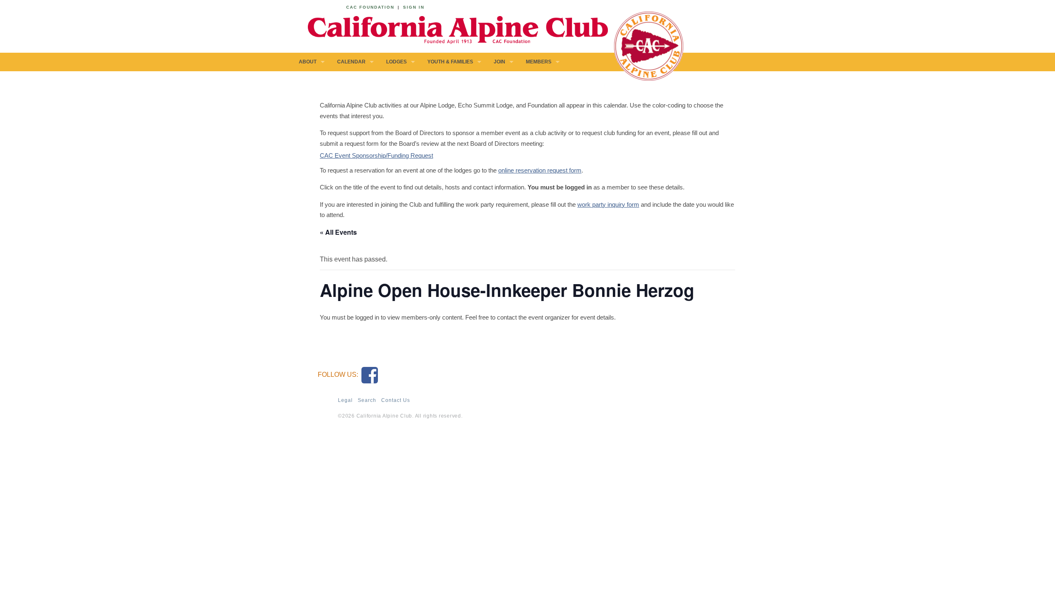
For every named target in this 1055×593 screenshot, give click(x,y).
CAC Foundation (370, 7)
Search (367, 400)
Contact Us (395, 400)
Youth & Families (450, 62)
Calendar (351, 62)
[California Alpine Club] (453, 29)
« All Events (338, 232)
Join (499, 62)
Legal (345, 400)
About (307, 62)
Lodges (396, 62)
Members (538, 62)
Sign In (413, 7)
